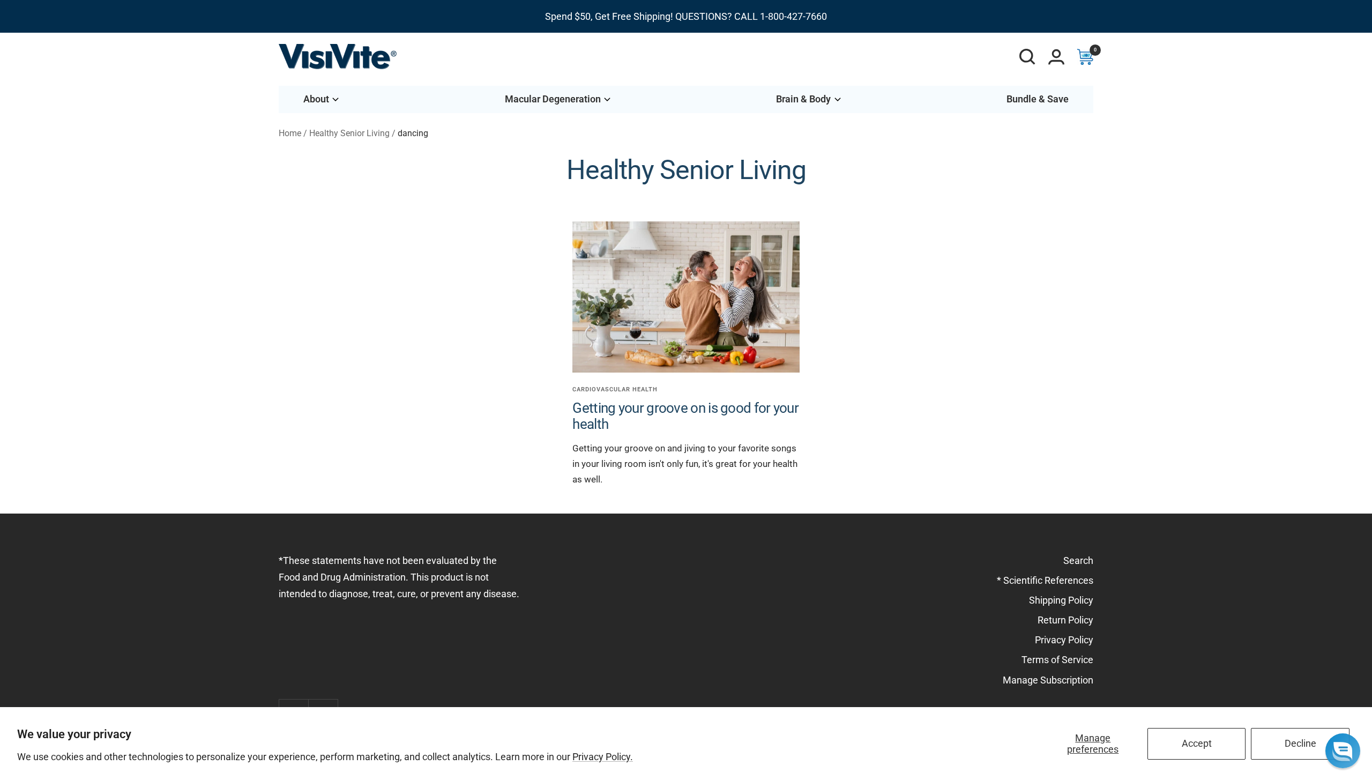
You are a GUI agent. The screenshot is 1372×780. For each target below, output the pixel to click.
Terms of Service (1057, 659)
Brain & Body (803, 99)
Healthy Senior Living (349, 133)
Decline (1300, 743)
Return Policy (1065, 620)
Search (1078, 560)
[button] (1342, 750)
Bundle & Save (1037, 99)
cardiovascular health (615, 389)
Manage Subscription (1048, 680)
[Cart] (1085, 57)
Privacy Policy (1064, 639)
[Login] (1056, 57)
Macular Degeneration (553, 99)
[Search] (1027, 57)
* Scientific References (1045, 580)
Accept (1197, 743)
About (316, 99)
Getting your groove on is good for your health (685, 416)
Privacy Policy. (602, 756)
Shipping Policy (1061, 600)
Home (290, 133)
